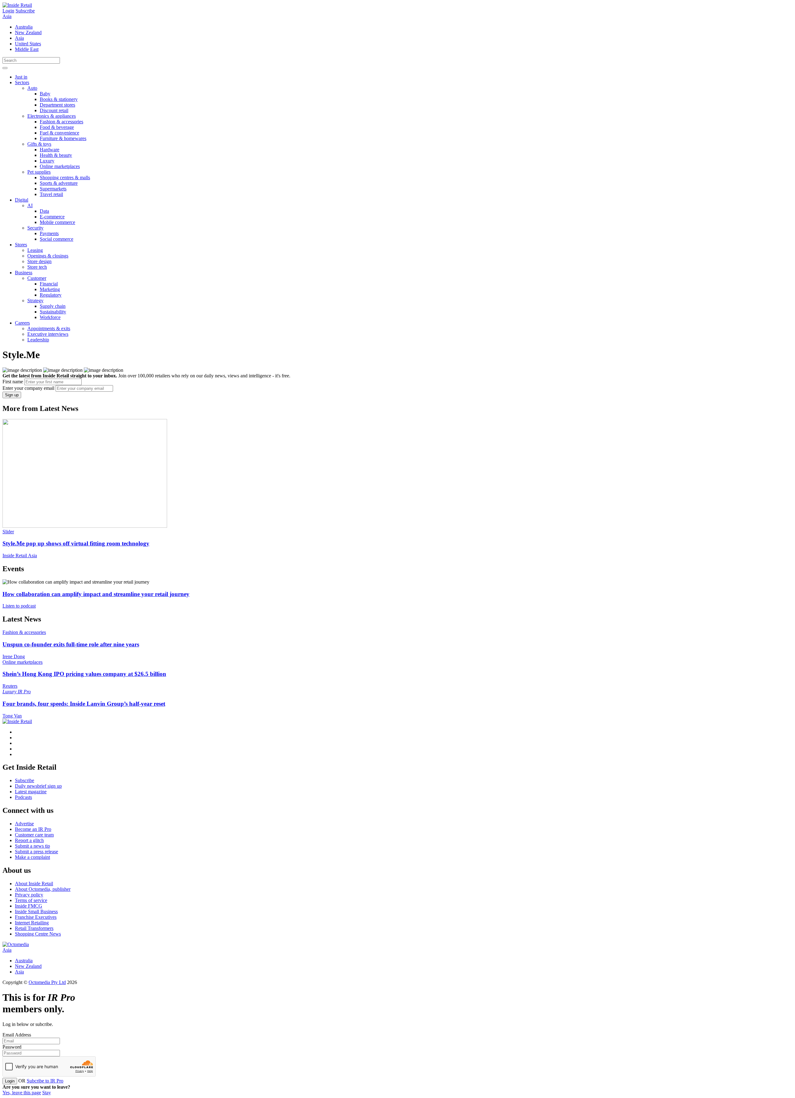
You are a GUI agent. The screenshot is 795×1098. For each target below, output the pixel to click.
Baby (45, 93)
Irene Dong (13, 656)
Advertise (24, 823)
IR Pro (24, 691)
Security (35, 227)
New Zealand (28, 32)
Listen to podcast (19, 605)
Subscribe (25, 10)
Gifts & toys (39, 144)
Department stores (57, 104)
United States (28, 43)
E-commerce (52, 216)
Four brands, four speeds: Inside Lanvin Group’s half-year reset (83, 703)
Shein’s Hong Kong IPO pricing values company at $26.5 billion (84, 674)
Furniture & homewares (63, 138)
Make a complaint (32, 857)
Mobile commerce (57, 222)
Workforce (50, 317)
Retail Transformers (34, 928)
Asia (6, 16)
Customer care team (34, 834)
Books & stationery (59, 99)
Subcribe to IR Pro (45, 1080)
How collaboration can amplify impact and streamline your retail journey (95, 594)
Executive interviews (47, 334)
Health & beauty (56, 155)
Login (8, 10)
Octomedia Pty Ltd (47, 982)
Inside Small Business (36, 911)
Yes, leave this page (21, 1092)
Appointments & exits (48, 328)
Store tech (37, 267)
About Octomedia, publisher (42, 889)
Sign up (12, 395)
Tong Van (12, 715)
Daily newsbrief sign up (38, 786)
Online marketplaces (60, 166)
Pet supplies (39, 172)
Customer (36, 278)
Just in (21, 77)
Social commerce (56, 239)
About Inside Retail (34, 883)
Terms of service (31, 900)
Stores (21, 244)
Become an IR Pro (33, 829)
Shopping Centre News (38, 933)
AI (30, 205)
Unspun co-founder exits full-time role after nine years (70, 644)
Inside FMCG (28, 906)
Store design (39, 261)
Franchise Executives (36, 917)
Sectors (22, 82)
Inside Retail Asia (19, 555)
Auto (32, 88)
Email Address (16, 1034)
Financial (49, 283)
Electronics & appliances (51, 116)
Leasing (35, 250)
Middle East (27, 49)
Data (44, 211)
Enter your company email (28, 388)
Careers (22, 323)
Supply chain (53, 306)
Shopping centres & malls (65, 177)
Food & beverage (57, 127)
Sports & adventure (59, 183)
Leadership (38, 339)
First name (12, 381)
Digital (21, 200)
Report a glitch (29, 840)
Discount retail (54, 110)
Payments (49, 233)
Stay (46, 1092)
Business (23, 272)
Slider (8, 531)
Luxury (47, 160)
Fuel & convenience (59, 132)
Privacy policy (29, 894)
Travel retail (51, 194)
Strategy (35, 300)
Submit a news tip (32, 846)
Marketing (50, 289)
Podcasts (23, 797)
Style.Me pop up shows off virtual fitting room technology (75, 543)
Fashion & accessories (61, 121)
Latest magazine (31, 791)
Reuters (9, 686)
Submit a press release (36, 851)
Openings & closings (47, 255)
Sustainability (53, 311)
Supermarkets (53, 188)
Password (11, 1047)
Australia (24, 27)
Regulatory (50, 295)
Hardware (49, 149)
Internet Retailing (32, 922)
